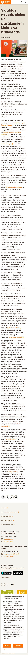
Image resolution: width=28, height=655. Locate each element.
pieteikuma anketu (13, 328)
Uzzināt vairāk (5, 577)
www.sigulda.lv (11, 439)
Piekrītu (7, 645)
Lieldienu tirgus (6, 144)
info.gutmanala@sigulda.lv (11, 554)
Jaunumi (3, 6)
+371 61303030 (8, 556)
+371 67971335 (8, 541)
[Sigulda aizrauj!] (12, 2)
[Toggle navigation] (26, 2)
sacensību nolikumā (15, 337)
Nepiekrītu (18, 645)
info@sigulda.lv (8, 539)
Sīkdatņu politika (6, 516)
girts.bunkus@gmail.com (14, 187)
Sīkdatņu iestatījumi (7, 524)
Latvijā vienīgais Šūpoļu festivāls (13, 124)
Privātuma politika (6, 520)
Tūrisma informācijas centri (9, 512)
